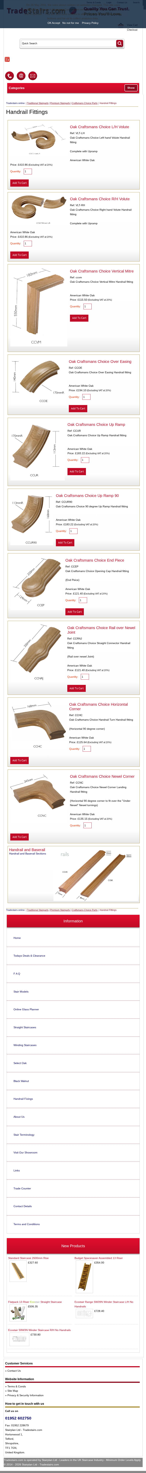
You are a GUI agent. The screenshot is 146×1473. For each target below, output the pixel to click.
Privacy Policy (90, 22)
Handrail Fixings (23, 1098)
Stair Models (21, 991)
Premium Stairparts (60, 103)
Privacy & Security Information (25, 1395)
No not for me (70, 22)
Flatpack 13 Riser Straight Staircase (35, 1301)
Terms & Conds (16, 1386)
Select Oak (20, 1063)
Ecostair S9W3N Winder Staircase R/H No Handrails (39, 1330)
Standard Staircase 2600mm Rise (28, 1258)
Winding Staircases (24, 1045)
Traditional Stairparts (37, 103)
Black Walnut (21, 1081)
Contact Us (14, 1370)
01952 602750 (18, 1418)
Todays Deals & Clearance (29, 955)
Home (17, 937)
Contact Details (22, 1206)
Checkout (132, 29)
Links (16, 1170)
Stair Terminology (23, 1134)
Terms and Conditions (26, 1224)
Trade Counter (22, 1188)
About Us (19, 1116)
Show (131, 87)
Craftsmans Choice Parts (84, 103)
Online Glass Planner (26, 1009)
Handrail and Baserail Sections (27, 853)
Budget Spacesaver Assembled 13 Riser (99, 1258)
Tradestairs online (15, 103)
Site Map (12, 1390)
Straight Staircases (24, 1027)
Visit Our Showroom (25, 1152)
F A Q (16, 973)
